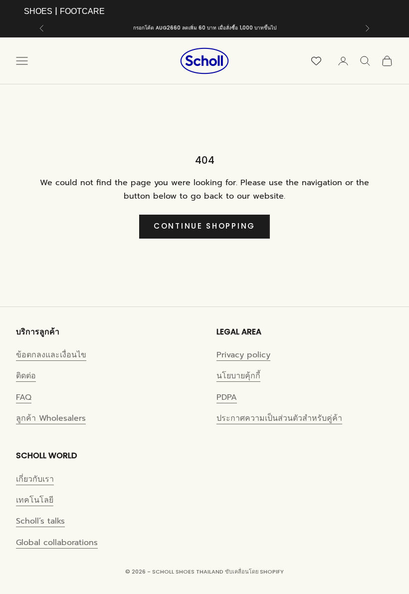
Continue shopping (204, 226)
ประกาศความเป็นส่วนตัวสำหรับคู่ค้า (279, 418)
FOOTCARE (82, 11)
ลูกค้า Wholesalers (51, 418)
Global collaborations (57, 543)
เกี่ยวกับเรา (35, 479)
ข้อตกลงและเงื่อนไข (51, 355)
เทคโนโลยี (34, 500)
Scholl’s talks (40, 521)
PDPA (226, 397)
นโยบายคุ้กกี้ (238, 376)
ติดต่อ (26, 376)
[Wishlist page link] (316, 61)
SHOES (38, 11)
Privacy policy (243, 355)
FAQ (23, 397)
